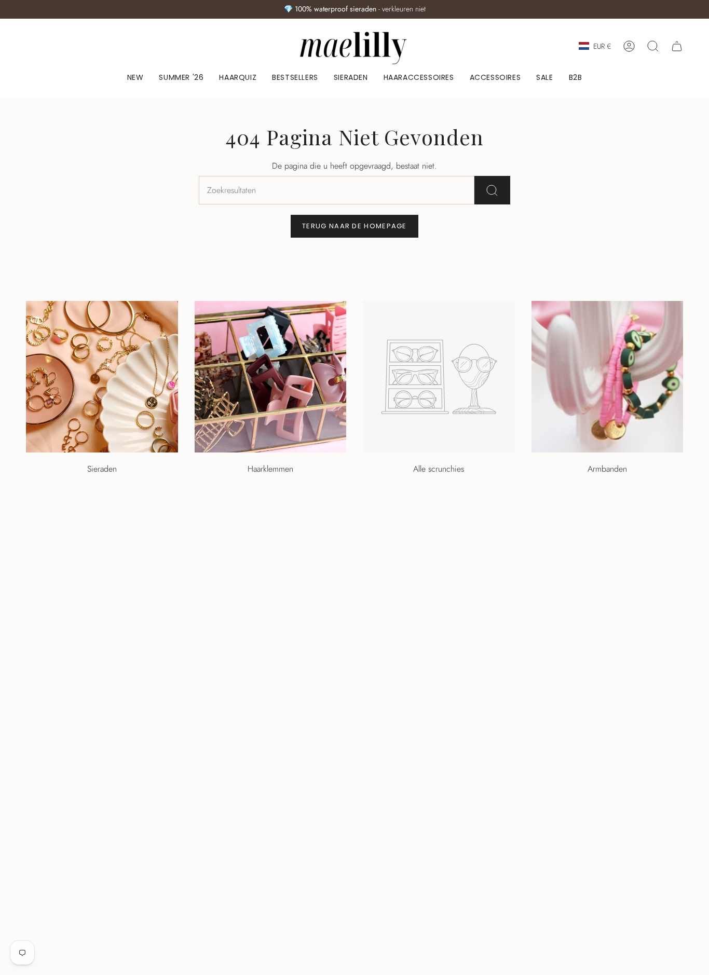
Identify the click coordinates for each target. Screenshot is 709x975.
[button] (351, 78)
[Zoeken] (492, 190)
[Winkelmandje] (677, 46)
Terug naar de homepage (354, 226)
